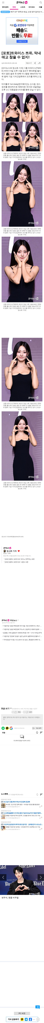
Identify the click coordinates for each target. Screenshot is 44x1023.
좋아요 (19, 551)
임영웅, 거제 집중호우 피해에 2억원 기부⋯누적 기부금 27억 (22, 633)
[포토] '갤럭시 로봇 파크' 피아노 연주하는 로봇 (19, 559)
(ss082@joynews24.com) (16, 536)
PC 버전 (22, 1013)
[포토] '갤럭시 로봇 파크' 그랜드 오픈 (16, 562)
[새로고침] (37, 794)
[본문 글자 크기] (39, 63)
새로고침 (18, 620)
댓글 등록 (38, 728)
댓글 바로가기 (37, 1007)
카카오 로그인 (7, 728)
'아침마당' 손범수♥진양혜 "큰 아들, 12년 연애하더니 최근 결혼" (23, 626)
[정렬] (41, 794)
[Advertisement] (22, 325)
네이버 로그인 (3, 728)
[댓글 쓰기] (28, 63)
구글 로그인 (11, 728)
